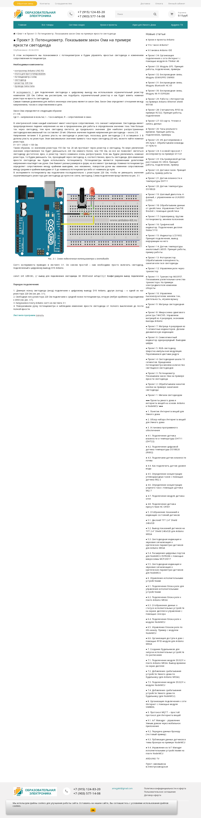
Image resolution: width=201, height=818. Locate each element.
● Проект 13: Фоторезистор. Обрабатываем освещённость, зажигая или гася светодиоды (162, 260)
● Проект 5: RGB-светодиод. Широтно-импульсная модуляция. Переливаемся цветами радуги (164, 351)
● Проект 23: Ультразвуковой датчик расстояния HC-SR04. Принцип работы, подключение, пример (166, 162)
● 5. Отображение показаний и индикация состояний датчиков (163, 513)
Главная (22, 24)
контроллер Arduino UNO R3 (29, 70)
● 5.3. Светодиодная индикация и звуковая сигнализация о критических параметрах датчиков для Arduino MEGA (164, 543)
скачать (40, 315)
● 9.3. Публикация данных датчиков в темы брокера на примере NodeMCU (166, 741)
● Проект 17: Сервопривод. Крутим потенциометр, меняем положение (165, 218)
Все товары (47, 24)
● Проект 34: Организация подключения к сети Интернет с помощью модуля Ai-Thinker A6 (163, 58)
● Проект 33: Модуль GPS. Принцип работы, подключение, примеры (164, 68)
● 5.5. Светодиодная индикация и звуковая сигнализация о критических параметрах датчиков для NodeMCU (164, 568)
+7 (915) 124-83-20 (91, 12)
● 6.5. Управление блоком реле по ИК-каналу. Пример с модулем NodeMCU (164, 630)
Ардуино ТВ (177, 24)
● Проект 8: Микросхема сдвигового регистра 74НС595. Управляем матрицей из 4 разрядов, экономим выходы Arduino (165, 316)
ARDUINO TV (152, 758)
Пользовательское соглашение (160, 791)
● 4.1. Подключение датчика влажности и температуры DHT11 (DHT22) (164, 438)
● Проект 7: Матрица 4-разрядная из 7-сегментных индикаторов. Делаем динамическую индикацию (165, 329)
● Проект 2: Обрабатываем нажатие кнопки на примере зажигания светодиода (165, 387)
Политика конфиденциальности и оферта (165, 788)
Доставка (145, 3)
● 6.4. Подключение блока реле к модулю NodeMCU (163, 620)
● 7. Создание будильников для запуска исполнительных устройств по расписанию (165, 652)
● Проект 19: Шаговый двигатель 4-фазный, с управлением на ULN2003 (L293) (165, 197)
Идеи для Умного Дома (144, 24)
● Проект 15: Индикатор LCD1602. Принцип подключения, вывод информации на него (164, 238)
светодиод (20, 79)
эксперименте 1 (25, 92)
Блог (20, 33)
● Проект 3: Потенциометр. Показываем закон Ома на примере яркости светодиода (165, 376)
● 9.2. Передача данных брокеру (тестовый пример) (163, 733)
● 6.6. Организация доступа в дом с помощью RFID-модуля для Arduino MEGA (165, 641)
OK (93, 810)
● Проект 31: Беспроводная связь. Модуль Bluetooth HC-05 (164, 84)
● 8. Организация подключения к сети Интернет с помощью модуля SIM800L (166, 704)
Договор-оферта (152, 795)
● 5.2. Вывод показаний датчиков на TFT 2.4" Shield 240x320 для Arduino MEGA (165, 531)
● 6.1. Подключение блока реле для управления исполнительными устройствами (165, 589)
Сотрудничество (63, 3)
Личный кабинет (176, 3)
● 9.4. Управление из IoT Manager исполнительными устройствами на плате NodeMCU (165, 750)
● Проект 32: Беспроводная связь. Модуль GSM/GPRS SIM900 (164, 76)
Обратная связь (25, 3)
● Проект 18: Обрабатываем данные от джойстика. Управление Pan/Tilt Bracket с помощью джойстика (165, 208)
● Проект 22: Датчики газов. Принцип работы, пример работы (166, 171)
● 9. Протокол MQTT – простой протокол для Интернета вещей (163, 714)
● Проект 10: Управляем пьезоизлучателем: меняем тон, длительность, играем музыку (163, 296)
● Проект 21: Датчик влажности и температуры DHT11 (164, 179)
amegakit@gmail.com (122, 788)
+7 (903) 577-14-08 (91, 16)
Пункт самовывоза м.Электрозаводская (157, 765)
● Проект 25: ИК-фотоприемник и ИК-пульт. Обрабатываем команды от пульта (165, 142)
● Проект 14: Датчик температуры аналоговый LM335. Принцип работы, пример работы (166, 249)
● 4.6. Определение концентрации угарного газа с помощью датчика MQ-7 (164, 487)
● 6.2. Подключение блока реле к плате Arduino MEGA (163, 598)
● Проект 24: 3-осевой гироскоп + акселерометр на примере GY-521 (164, 152)
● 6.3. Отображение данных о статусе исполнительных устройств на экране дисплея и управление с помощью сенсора (165, 609)
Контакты (45, 3)
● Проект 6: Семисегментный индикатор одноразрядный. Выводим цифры (166, 340)
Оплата (159, 3)
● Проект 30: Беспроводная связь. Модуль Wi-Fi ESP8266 (164, 92)
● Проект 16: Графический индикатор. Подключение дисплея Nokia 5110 (164, 227)
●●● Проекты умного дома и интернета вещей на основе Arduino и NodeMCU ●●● (165, 403)
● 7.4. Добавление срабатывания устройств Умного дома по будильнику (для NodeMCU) (163, 693)
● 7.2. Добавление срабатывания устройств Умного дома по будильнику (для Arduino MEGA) (163, 674)
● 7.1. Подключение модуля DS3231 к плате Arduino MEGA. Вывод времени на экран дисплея (166, 663)
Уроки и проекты (108, 24)
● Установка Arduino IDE (159, 50)
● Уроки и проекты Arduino (160, 39)
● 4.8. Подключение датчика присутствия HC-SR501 (161, 505)
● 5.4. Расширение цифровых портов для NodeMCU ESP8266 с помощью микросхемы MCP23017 (165, 556)
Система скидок (77, 24)
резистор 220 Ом (23, 83)
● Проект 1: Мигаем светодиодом (164, 395)
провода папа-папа (24, 86)
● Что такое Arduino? (157, 45)
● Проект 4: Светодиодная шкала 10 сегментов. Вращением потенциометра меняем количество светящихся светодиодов (165, 363)
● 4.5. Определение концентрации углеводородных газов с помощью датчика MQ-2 (164, 476)
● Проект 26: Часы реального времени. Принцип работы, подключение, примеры (161, 131)
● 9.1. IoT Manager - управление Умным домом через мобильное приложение (163, 723)
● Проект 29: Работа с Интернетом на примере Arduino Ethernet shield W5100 (165, 101)
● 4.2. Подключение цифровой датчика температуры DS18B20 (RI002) (163, 449)
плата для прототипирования (30, 73)
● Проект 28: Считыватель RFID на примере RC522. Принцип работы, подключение (164, 112)
